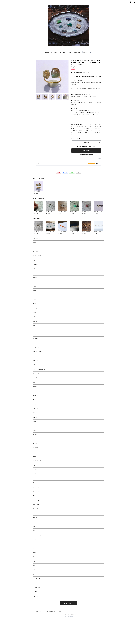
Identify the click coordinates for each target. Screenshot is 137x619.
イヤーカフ (35, 264)
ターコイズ (35, 447)
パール (34, 482)
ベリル (34, 530)
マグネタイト (35, 548)
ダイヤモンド (35, 443)
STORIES (62, 52)
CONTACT (77, 52)
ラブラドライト (36, 570)
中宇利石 (35, 474)
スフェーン (35, 426)
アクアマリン (35, 277)
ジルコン (35, 412)
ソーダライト (35, 434)
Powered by (67, 616)
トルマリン (35, 469)
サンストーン (35, 399)
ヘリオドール (36, 522)
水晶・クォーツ (36, 417)
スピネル (35, 421)
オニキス (35, 321)
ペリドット (35, 526)
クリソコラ (35, 356)
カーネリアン (36, 338)
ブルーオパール (36, 508)
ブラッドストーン (36, 504)
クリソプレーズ (36, 360)
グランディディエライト (38, 351)
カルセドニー (36, 347)
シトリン (34, 404)
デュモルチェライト (37, 460)
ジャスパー (35, 408)
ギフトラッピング (75, 138)
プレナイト (35, 513)
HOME (47, 52)
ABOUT (70, 52)
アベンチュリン (36, 295)
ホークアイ (35, 539)
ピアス (34, 242)
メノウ (34, 556)
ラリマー (35, 574)
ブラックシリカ (36, 500)
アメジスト (35, 303)
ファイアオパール (36, 491)
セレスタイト (35, 430)
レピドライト (35, 596)
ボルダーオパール (37, 535)
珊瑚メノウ (35, 395)
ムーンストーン (36, 543)
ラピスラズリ (35, 565)
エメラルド (35, 316)
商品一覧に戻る (68, 603)
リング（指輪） (36, 251)
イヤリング (35, 247)
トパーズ (35, 465)
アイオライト (35, 273)
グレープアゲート (37, 373)
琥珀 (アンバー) (36, 386)
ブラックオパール (36, 495)
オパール (35, 325)
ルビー (34, 583)
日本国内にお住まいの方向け (86, 154)
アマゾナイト (36, 299)
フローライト (36, 517)
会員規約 (59, 611)
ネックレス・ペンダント (38, 255)
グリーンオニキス (36, 364)
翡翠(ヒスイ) (36, 487)
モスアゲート (36, 561)
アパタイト (35, 290)
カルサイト (35, 591)
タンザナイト (35, 452)
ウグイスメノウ (36, 308)
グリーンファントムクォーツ (39, 369)
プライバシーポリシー (38, 611)
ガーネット (35, 334)
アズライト (35, 286)
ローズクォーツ (36, 587)
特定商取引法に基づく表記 (50, 611)
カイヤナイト (35, 330)
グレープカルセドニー (38, 378)
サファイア (35, 391)
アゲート (35, 282)
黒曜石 (34, 382)
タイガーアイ (35, 439)
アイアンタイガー (36, 268)
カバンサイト (36, 343)
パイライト (35, 478)
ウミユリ (35, 312)
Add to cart (86, 150)
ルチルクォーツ (36, 578)
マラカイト (35, 552)
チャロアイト (35, 456)
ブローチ (35, 260)
